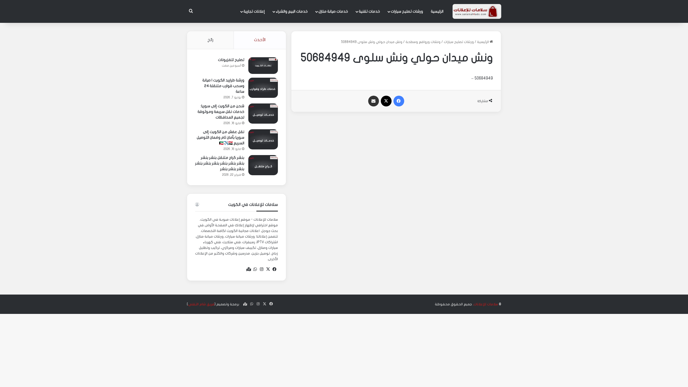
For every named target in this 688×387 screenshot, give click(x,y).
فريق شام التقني (201, 304)
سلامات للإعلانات (486, 304)
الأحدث (260, 40)
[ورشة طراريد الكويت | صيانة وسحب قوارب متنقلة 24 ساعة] (263, 88)
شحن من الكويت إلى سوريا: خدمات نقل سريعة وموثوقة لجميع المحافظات (221, 111)
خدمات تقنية (369, 11)
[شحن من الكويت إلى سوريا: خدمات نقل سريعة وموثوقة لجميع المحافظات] (263, 113)
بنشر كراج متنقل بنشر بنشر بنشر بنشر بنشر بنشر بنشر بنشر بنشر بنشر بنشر (219, 163)
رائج (210, 40)
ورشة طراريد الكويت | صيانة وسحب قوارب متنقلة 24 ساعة (223, 86)
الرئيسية (437, 11)
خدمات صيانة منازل (333, 11)
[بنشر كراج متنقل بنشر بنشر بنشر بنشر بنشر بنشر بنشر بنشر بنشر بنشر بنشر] (263, 165)
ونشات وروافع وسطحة (423, 42)
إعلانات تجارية (254, 11)
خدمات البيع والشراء (292, 11)
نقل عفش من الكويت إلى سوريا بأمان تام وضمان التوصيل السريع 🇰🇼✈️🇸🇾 (220, 137)
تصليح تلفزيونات (231, 60)
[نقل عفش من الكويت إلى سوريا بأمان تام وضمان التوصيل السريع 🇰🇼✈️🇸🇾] (263, 139)
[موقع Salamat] (477, 11)
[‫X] (268, 269)
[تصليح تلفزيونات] (263, 65)
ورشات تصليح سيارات (407, 11)
